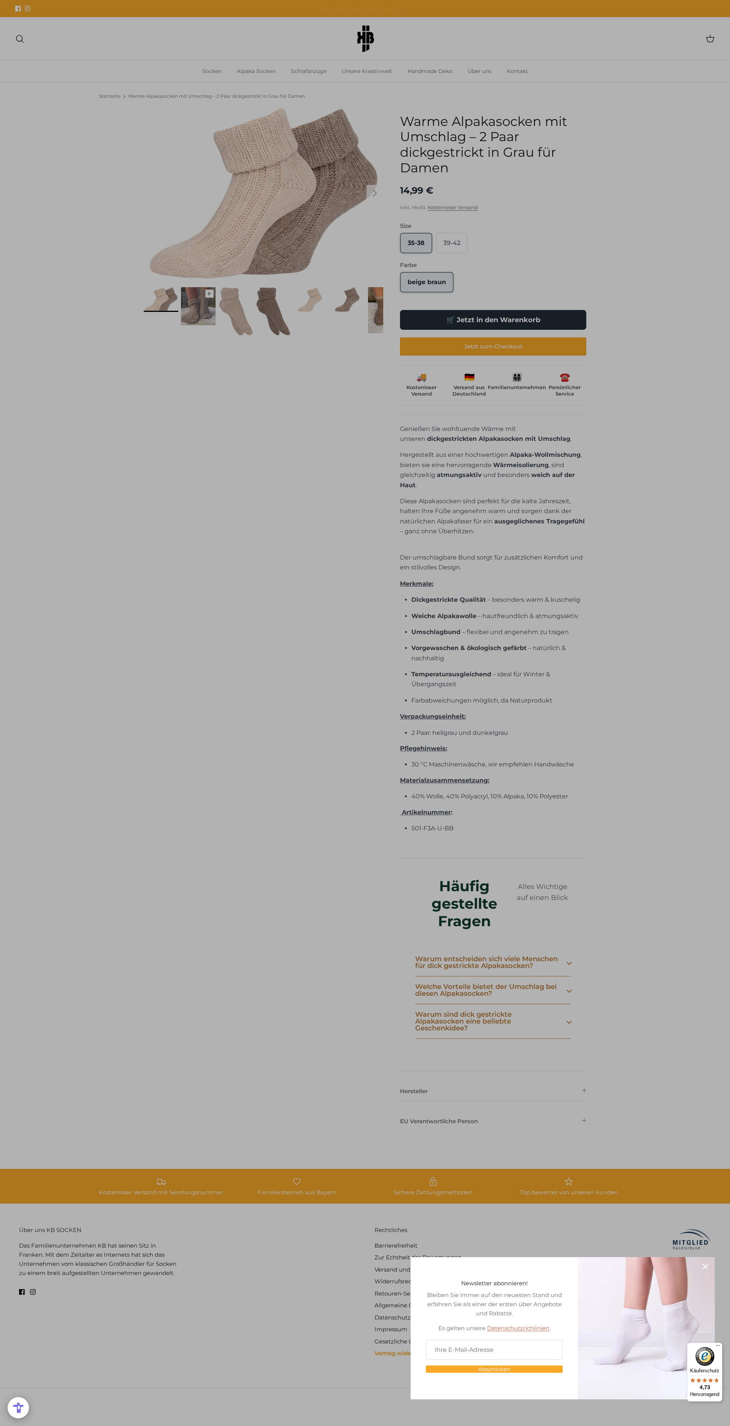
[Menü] (717, 1347)
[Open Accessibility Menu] (18, 1407)
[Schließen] (705, 1266)
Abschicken (494, 1369)
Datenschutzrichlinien (518, 1328)
